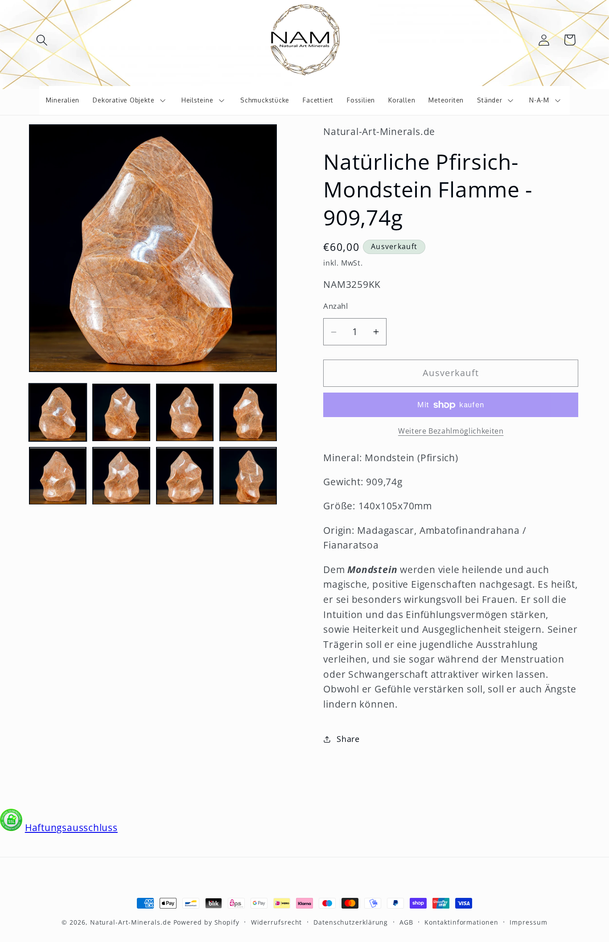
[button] (41, 40)
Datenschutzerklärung (350, 922)
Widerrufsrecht (276, 922)
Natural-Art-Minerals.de (130, 922)
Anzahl (335, 306)
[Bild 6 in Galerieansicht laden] (121, 476)
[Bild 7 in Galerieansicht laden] (185, 476)
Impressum (528, 922)
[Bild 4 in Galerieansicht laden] (248, 412)
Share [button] (348, 739)
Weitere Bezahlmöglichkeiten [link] (451, 431)
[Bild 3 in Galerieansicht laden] (185, 412)
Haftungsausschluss (71, 827)
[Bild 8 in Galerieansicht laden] (248, 476)
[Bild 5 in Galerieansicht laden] (57, 476)
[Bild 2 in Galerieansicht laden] (121, 412)
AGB (406, 922)
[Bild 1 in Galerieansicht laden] (57, 412)
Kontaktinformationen (461, 922)
